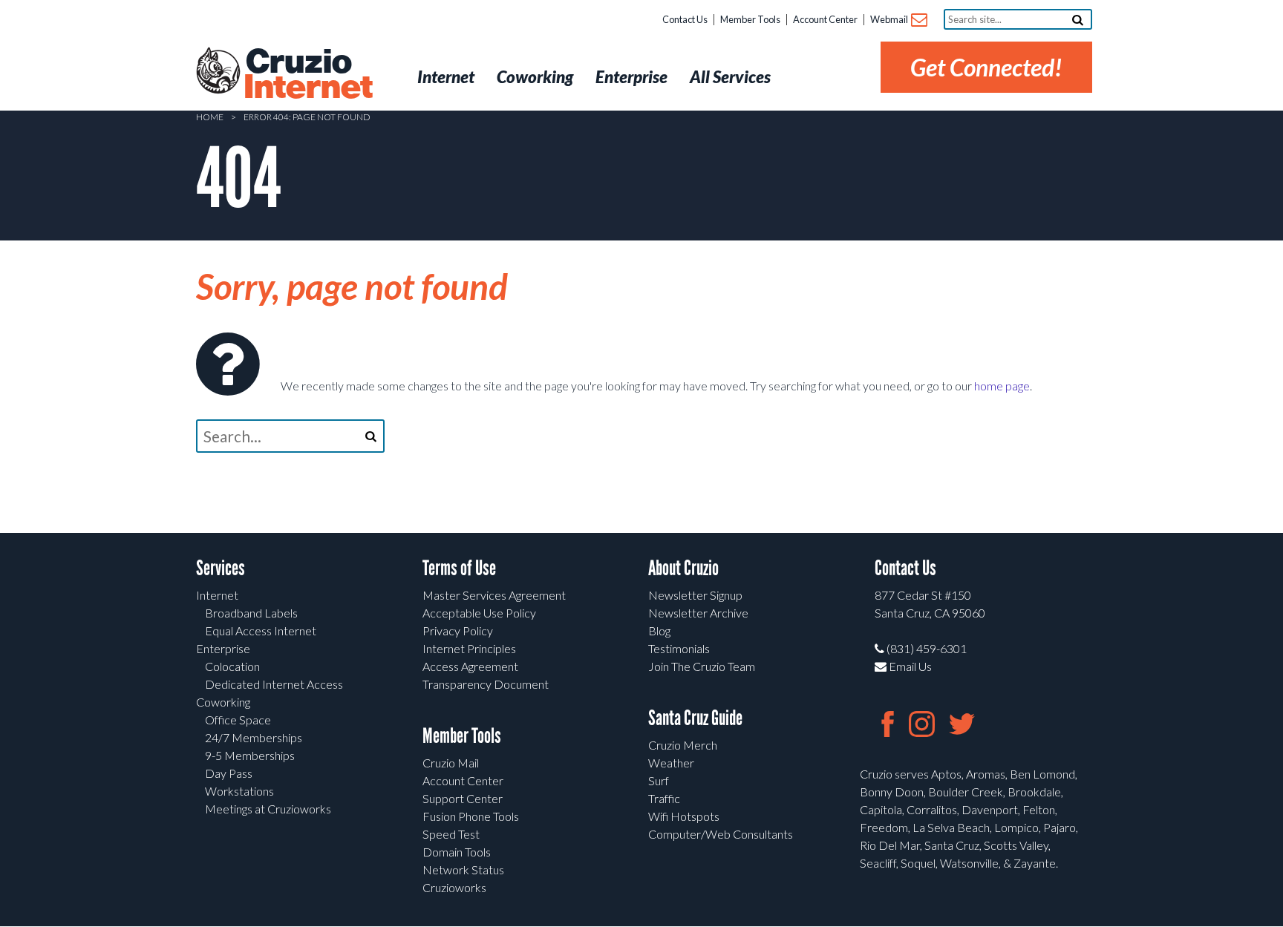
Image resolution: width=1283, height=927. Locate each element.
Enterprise (223, 648)
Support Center (462, 798)
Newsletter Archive (698, 613)
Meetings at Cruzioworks (268, 809)
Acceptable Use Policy (479, 613)
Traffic (664, 798)
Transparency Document (485, 684)
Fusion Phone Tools (470, 816)
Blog (659, 630)
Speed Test (451, 834)
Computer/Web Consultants (720, 834)
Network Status (463, 869)
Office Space (238, 720)
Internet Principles (469, 648)
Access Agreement (470, 666)
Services (220, 568)
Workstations (239, 791)
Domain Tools (456, 852)
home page (1002, 386)
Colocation (232, 666)
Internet (217, 595)
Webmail (890, 19)
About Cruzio (683, 568)
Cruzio (307, 75)
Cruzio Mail (450, 763)
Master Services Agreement (494, 595)
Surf (658, 780)
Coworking (223, 702)
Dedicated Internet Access (274, 684)
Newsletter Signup (695, 595)
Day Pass (228, 773)
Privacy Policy (457, 630)
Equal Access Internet (260, 630)
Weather (671, 763)
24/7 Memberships (253, 737)
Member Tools (750, 19)
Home (209, 116)
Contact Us (685, 19)
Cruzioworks (454, 887)
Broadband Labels (251, 613)
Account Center (825, 19)
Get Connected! (986, 67)
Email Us (909, 666)
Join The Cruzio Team (701, 666)
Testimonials (679, 648)
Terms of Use (459, 568)
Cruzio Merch (682, 745)
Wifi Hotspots (683, 816)
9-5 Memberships (250, 755)
